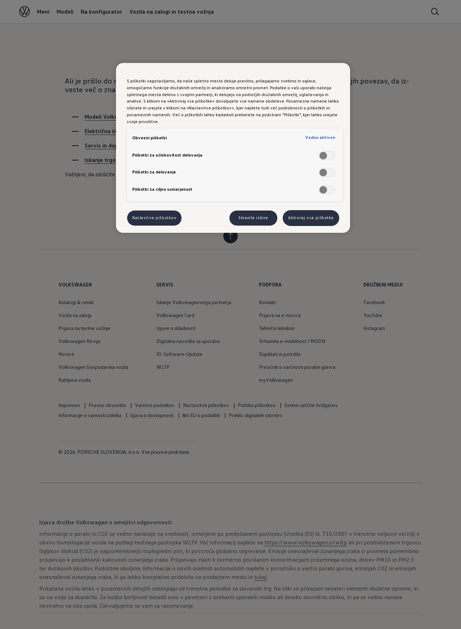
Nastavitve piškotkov (154, 217)
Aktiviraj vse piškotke (311, 217)
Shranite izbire (253, 217)
